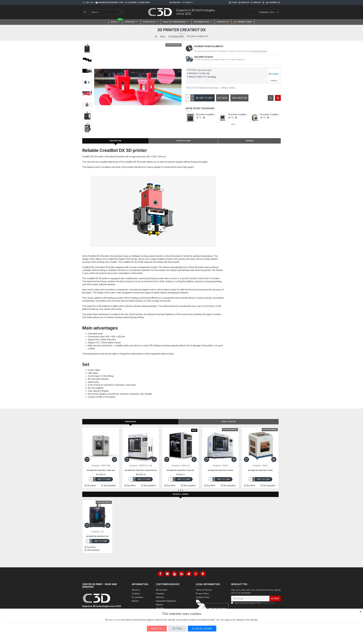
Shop (162, 36)
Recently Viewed (180, 494)
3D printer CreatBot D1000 (220, 470)
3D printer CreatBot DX (97, 536)
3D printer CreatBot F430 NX (206, 114)
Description (115, 141)
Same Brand (130, 422)
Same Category (228, 422)
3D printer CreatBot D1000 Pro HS (141, 470)
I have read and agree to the (254, 603)
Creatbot (95, 465)
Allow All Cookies (202, 628)
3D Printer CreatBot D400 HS (180, 470)
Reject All (156, 628)
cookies (117, 620)
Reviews (249, 141)
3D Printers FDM (175, 36)
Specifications (184, 141)
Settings (177, 628)
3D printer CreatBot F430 (238, 114)
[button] (87, 46)
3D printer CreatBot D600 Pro (270, 114)
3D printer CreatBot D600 (260, 470)
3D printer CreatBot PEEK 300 (101, 470)
